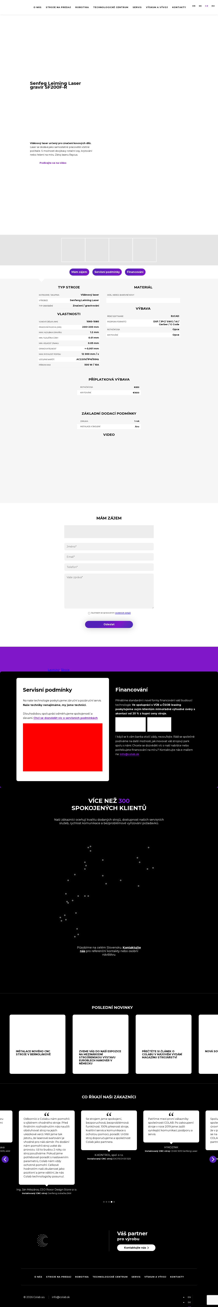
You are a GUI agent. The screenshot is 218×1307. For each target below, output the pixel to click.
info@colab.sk (129, 754)
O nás (37, 7)
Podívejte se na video (53, 162)
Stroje (65, 670)
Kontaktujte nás (135, 1247)
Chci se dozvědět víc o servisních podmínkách (66, 718)
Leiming (54, 670)
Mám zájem (79, 271)
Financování (135, 271)
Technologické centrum (110, 7)
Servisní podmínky (107, 271)
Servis (137, 7)
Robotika (82, 7)
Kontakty (179, 7)
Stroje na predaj (58, 7)
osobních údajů (123, 613)
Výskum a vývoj (157, 7)
